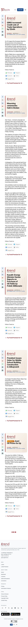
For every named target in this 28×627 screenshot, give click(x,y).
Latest (2, 564)
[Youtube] (12, 608)
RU (16, 624)
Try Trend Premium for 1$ (14, 83)
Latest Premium (4, 566)
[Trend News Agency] (5, 544)
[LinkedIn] (18, 608)
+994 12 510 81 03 (5, 555)
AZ (14, 624)
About (2, 572)
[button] (2, 16)
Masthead (3, 574)
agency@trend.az (4, 557)
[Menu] (25, 9)
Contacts (3, 576)
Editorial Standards (5, 578)
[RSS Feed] (21, 608)
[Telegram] (15, 608)
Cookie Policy (4, 600)
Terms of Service (4, 594)
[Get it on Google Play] (15, 614)
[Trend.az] (5, 9)
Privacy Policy (4, 596)
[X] (8, 608)
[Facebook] (5, 608)
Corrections (3, 580)
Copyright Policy (4, 598)
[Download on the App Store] (5, 614)
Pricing (2, 586)
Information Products (6, 588)
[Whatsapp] (2, 608)
